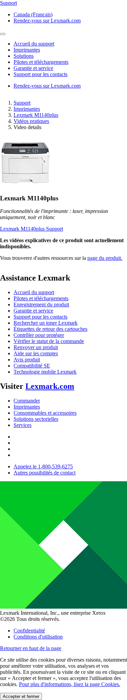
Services (22, 425)
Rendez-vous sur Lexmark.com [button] (47, 20)
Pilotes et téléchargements (41, 298)
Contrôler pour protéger (39, 335)
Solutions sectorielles (36, 419)
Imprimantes (27, 109)
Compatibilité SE (32, 366)
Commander (27, 400)
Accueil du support (34, 292)
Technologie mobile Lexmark (45, 372)
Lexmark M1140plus (36, 115)
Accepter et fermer (21, 696)
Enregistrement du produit (41, 304)
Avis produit (27, 359)
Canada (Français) (33, 14)
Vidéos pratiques (31, 121)
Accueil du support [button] (34, 44)
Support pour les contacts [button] (40, 74)
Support (22, 103)
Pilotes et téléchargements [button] (41, 62)
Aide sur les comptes (36, 353)
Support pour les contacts (40, 317)
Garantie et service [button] (33, 68)
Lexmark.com (49, 386)
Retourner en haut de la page (30, 648)
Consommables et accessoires (45, 413)
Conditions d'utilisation (38, 637)
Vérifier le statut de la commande (49, 341)
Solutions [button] (24, 56)
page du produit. (104, 258)
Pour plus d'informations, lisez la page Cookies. (69, 684)
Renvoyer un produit (36, 347)
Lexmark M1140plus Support (31, 229)
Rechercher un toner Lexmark (46, 323)
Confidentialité (29, 630)
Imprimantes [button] (27, 50)
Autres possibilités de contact (45, 472)
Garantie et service (33, 310)
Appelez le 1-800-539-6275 (43, 466)
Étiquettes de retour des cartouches (50, 329)
